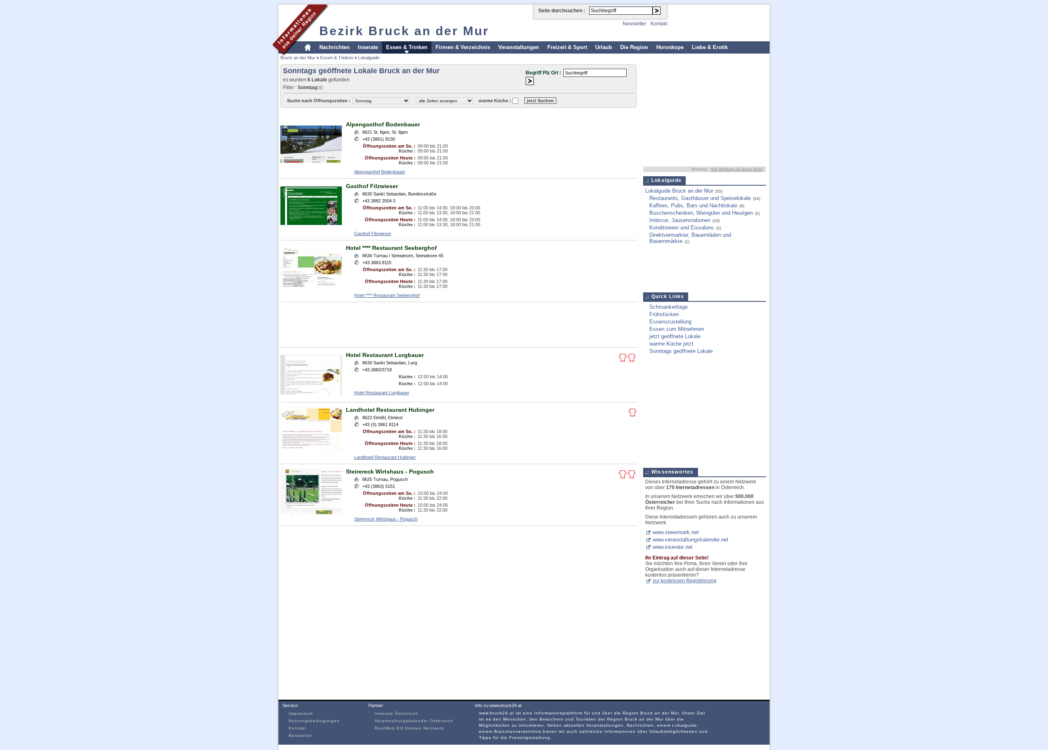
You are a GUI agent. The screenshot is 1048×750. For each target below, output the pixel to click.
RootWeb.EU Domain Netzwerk (409, 728)
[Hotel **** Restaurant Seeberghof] (311, 289)
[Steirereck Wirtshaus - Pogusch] (311, 513)
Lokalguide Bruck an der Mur (679, 191)
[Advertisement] (429, 114)
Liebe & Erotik (710, 47)
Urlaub (603, 47)
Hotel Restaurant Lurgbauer (385, 355)
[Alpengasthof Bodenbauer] (311, 165)
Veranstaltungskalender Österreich (414, 721)
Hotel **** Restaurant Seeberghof (391, 248)
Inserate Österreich (396, 713)
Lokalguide (368, 57)
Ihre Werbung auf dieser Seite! (737, 169)
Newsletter (634, 24)
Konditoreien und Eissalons (681, 228)
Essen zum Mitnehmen (676, 329)
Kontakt (658, 24)
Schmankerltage (668, 307)
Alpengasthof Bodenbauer (383, 124)
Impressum (301, 713)
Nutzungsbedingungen (314, 721)
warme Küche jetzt (671, 344)
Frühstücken (664, 314)
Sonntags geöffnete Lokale (681, 351)
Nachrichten (334, 47)
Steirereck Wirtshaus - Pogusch (390, 471)
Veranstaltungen (518, 47)
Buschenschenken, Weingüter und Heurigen (701, 213)
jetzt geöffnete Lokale (674, 336)
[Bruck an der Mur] (300, 55)
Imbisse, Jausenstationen (679, 220)
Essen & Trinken (406, 47)
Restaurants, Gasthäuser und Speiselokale (700, 198)
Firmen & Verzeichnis (463, 47)
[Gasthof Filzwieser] (311, 227)
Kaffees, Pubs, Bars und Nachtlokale (693, 205)
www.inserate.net (673, 547)
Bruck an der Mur (297, 57)
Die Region (634, 47)
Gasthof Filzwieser (372, 186)
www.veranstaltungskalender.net (690, 540)
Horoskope (670, 47)
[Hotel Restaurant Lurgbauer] (311, 396)
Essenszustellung (670, 322)
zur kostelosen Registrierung (684, 581)
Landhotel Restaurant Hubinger (390, 409)
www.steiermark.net (676, 532)
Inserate (368, 47)
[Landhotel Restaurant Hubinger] (311, 451)
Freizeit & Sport (567, 47)
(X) (320, 87)
